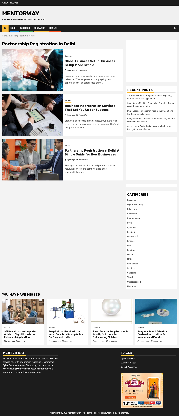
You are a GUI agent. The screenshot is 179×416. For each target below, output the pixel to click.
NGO (129, 259)
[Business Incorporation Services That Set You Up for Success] (32, 115)
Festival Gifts (133, 236)
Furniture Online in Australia (27, 372)
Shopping (131, 273)
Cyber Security (10, 365)
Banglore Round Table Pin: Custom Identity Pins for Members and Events (152, 334)
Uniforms (131, 286)
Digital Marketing (135, 204)
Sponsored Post (128, 358)
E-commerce (48, 362)
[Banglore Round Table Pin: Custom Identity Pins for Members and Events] (156, 311)
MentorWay (20, 13)
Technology (31, 365)
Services (131, 268)
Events (130, 223)
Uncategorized (134, 282)
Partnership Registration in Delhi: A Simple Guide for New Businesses (92, 152)
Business (25, 28)
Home (13, 28)
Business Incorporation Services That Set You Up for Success (90, 108)
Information (25, 362)
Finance (131, 241)
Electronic (132, 213)
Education (39, 28)
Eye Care (131, 227)
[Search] (175, 28)
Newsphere (108, 413)
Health (53, 28)
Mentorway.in (23, 368)
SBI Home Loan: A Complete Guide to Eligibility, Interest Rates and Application (20, 334)
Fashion (131, 232)
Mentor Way (83, 70)
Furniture (131, 250)
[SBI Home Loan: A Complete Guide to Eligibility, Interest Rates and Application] (23, 311)
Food (129, 245)
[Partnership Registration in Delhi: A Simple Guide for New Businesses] (32, 159)
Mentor (45, 358)
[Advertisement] (151, 61)
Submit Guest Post (129, 367)
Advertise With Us (128, 363)
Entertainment (133, 218)
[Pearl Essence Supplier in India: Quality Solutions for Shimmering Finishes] (112, 311)
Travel (130, 277)
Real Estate (132, 263)
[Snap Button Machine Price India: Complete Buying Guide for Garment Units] (67, 311)
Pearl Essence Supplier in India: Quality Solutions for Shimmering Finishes (111, 334)
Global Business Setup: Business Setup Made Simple (90, 63)
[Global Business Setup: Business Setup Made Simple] (32, 70)
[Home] (5, 28)
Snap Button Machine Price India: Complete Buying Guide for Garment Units (66, 334)
